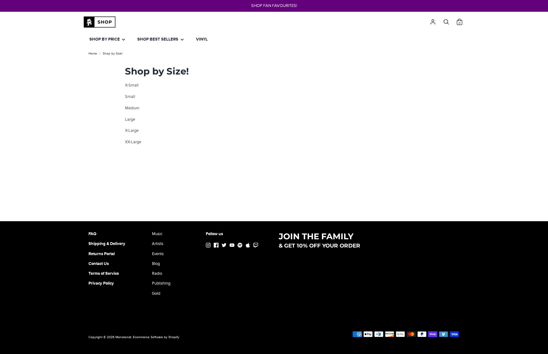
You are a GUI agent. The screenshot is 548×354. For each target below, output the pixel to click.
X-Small (132, 85)
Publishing (161, 283)
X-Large (132, 130)
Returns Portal (101, 253)
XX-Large (133, 142)
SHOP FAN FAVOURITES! (274, 5)
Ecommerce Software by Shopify (156, 337)
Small (130, 96)
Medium (132, 108)
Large (130, 119)
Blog (156, 263)
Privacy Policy (101, 283)
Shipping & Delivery (106, 243)
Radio (157, 273)
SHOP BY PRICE (105, 39)
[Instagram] (209, 246)
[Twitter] (225, 246)
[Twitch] (256, 246)
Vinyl (202, 39)
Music (157, 233)
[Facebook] (217, 246)
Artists (157, 243)
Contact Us (98, 263)
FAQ (92, 233)
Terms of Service (103, 273)
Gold (156, 293)
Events (158, 253)
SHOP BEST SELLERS (158, 39)
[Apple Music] (248, 246)
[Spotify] (241, 246)
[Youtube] (233, 246)
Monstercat (123, 337)
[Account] (433, 20)
